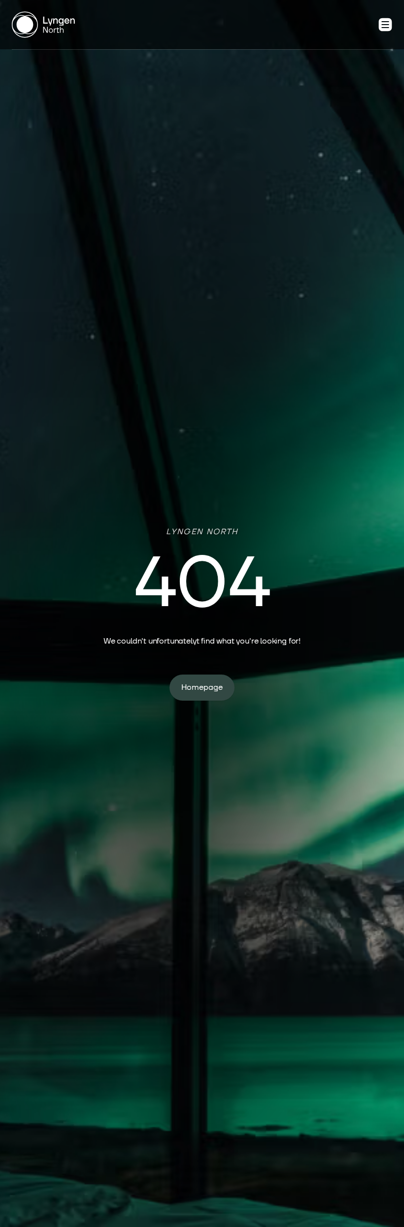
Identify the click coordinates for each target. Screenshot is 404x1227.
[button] (385, 25)
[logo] (43, 24)
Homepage (202, 687)
